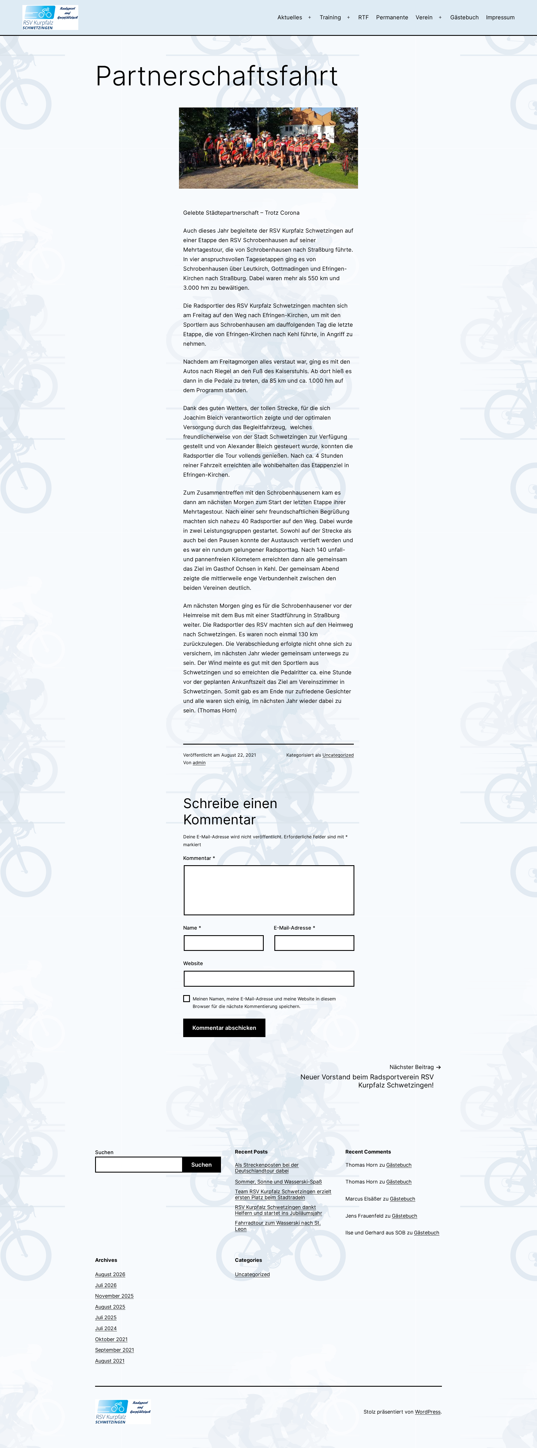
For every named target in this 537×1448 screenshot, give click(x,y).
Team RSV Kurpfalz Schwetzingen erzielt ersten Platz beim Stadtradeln (283, 1195)
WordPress (428, 1412)
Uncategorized (338, 755)
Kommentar (199, 858)
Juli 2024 (106, 1328)
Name (192, 928)
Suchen (104, 1152)
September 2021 (114, 1350)
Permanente (392, 17)
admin (199, 762)
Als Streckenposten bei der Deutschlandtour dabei (267, 1168)
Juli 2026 (106, 1285)
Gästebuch (464, 17)
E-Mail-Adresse (294, 928)
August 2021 (109, 1361)
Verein (424, 17)
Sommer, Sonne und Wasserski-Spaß (278, 1182)
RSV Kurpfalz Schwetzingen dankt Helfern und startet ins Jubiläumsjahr (278, 1210)
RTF (363, 17)
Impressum (500, 17)
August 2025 (110, 1307)
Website (193, 963)
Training (330, 17)
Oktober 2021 (111, 1339)
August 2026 (110, 1274)
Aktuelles (289, 17)
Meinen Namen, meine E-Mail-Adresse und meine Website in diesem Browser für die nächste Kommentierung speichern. (264, 1002)
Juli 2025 (106, 1317)
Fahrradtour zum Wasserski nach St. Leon (278, 1226)
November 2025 (114, 1296)
